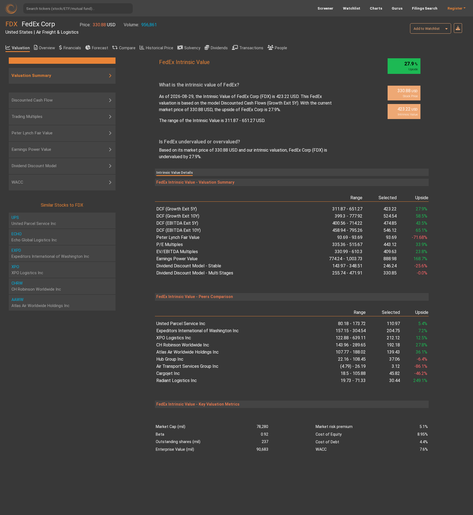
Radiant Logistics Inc (176, 380)
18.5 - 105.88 (353, 373)
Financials (72, 48)
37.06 (394, 359)
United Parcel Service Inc (180, 323)
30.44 (394, 380)
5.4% (422, 323)
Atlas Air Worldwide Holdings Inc (187, 352)
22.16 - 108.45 (352, 359)
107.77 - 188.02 (351, 352)
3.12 (396, 366)
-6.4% (422, 359)
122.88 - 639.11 (351, 337)
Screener (325, 8)
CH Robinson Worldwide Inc (182, 345)
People (281, 48)
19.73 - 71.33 (353, 380)
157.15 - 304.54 (351, 330)
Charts (376, 8)
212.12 (393, 337)
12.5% (421, 337)
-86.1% (420, 366)
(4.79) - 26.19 (353, 366)
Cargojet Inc (168, 373)
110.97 (393, 323)
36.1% (421, 352)
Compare (127, 48)
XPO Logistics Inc (173, 337)
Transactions (251, 48)
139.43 (393, 352)
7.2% (422, 330)
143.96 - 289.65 (351, 345)
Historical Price (159, 48)
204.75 (393, 330)
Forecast (100, 48)
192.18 (393, 345)
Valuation (21, 48)
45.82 (394, 373)
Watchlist (351, 8)
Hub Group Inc (169, 359)
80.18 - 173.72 (352, 323)
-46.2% (420, 373)
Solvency (192, 48)
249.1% (420, 380)
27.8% (421, 345)
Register (455, 8)
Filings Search (424, 8)
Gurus (397, 8)
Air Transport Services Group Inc (187, 366)
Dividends (219, 48)
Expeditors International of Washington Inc (197, 330)
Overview (47, 48)
